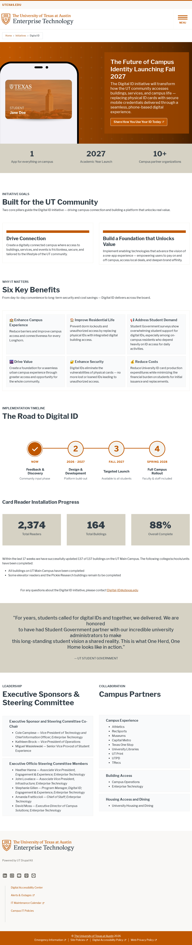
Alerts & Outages (21, 895)
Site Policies (77, 940)
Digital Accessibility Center (27, 887)
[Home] (38, 19)
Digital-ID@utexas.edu (122, 590)
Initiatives (21, 35)
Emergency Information (48, 940)
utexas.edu (11, 5)
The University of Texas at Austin (94, 936)
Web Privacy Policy (142, 940)
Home (8, 35)
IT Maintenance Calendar (26, 903)
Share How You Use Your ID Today (137, 122)
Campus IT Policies (22, 910)
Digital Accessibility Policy (107, 940)
